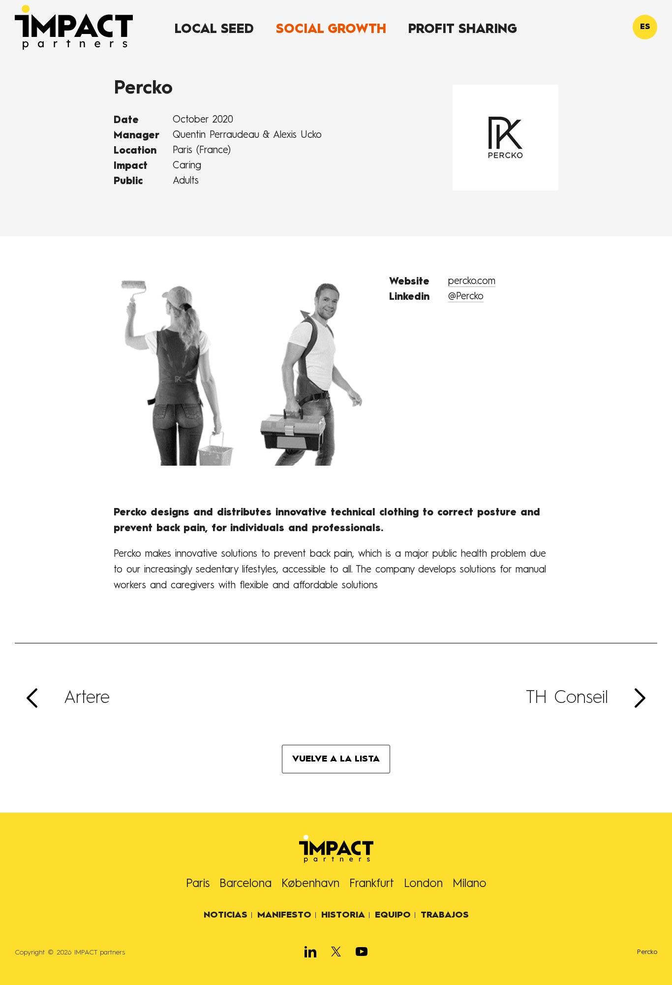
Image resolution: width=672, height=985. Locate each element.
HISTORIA (343, 915)
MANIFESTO (284, 915)
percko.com (471, 281)
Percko (647, 952)
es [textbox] (645, 27)
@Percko (466, 297)
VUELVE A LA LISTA (336, 759)
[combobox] (645, 27)
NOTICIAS (225, 915)
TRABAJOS (445, 915)
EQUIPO (393, 915)
